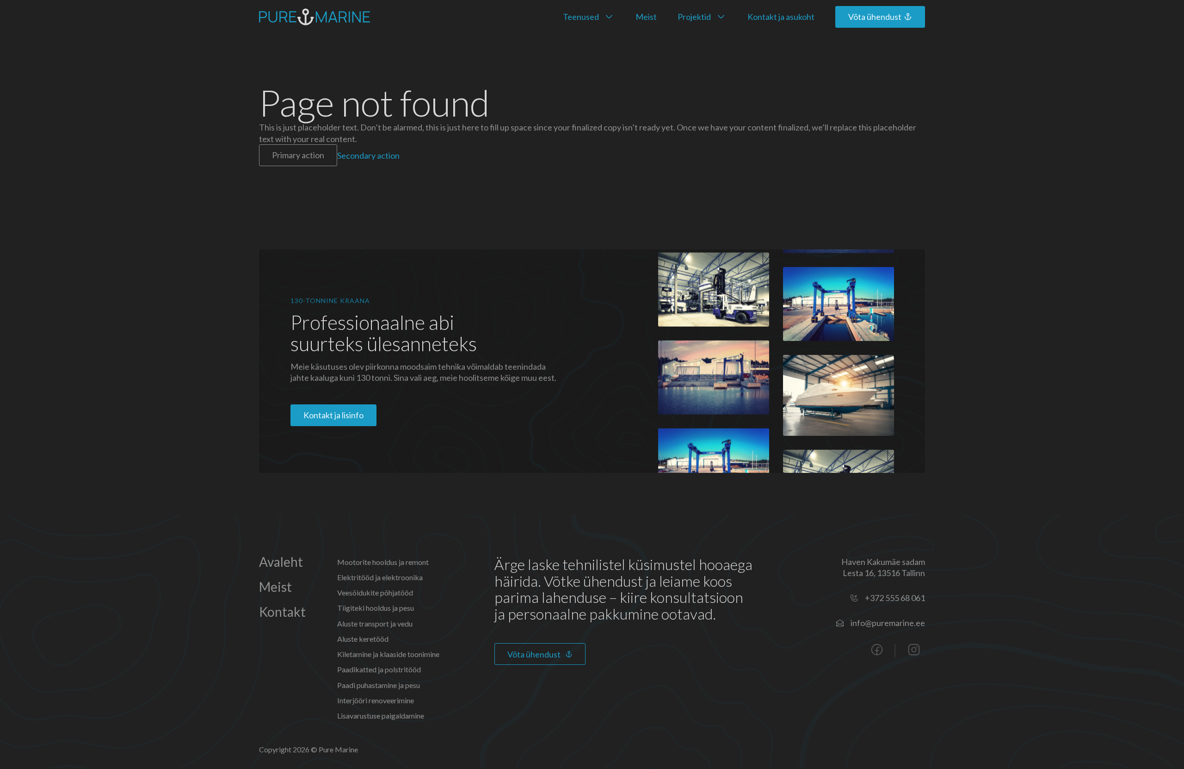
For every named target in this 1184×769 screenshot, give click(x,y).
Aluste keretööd (362, 638)
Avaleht (281, 561)
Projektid (694, 17)
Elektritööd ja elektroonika (380, 577)
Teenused (581, 17)
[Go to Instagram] (914, 651)
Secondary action (368, 155)
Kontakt (282, 611)
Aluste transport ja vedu (375, 623)
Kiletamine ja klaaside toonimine (388, 654)
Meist (646, 17)
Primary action (298, 155)
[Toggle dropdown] (609, 16)
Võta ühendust (534, 654)
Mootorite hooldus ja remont (383, 562)
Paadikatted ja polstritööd (379, 669)
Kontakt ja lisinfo (333, 415)
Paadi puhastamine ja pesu (378, 685)
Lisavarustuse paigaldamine (380, 715)
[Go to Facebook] (877, 651)
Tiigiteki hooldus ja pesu (375, 607)
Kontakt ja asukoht (780, 17)
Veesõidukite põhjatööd (375, 592)
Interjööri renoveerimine (375, 700)
